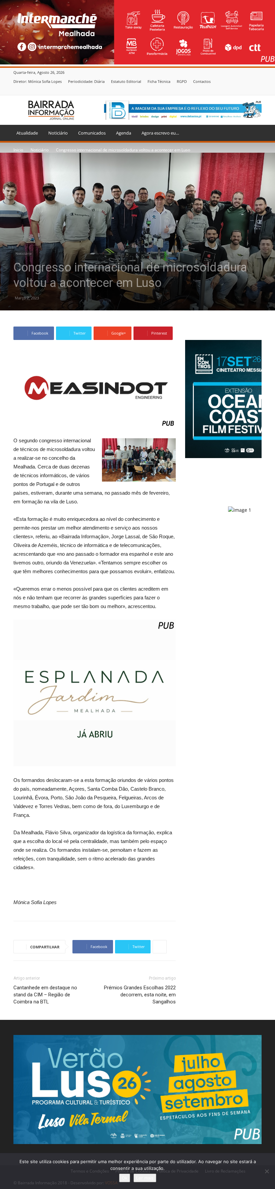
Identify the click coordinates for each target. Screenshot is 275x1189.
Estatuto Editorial (126, 81)
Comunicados (92, 133)
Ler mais (145, 1178)
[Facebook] (258, 90)
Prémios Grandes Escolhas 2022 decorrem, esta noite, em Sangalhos (140, 995)
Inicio (18, 150)
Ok (124, 1178)
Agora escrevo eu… (160, 133)
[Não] (266, 1171)
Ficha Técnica (159, 81)
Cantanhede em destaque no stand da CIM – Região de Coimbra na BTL (45, 995)
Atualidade (27, 133)
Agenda (123, 133)
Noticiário (58, 133)
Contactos (202, 81)
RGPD (182, 81)
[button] (253, 133)
